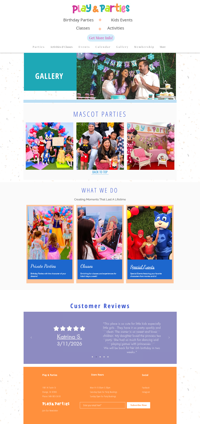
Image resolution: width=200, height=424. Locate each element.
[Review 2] (100, 356)
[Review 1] (96, 356)
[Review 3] (104, 356)
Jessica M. (69, 336)
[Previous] (31, 337)
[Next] (169, 337)
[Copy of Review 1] (92, 356)
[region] (150, 244)
